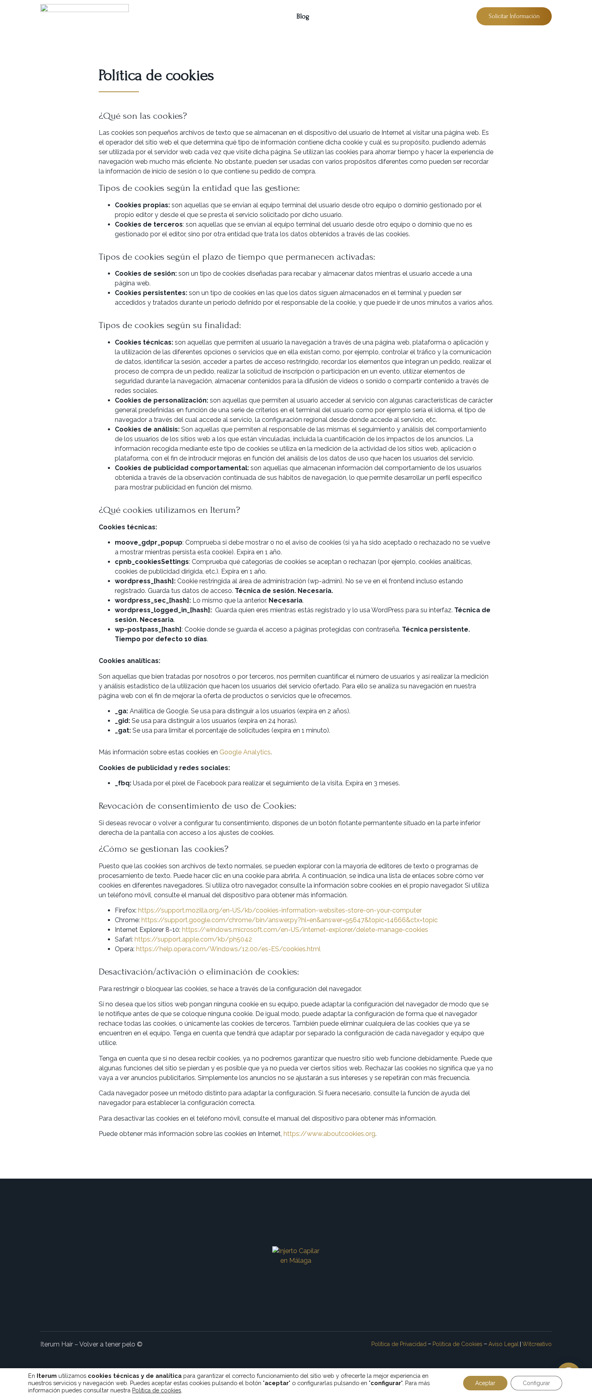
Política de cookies (156, 1390)
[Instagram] (283, 1294)
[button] (514, 16)
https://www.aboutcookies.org (329, 1134)
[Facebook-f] (308, 1294)
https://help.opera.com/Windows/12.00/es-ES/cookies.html (228, 949)
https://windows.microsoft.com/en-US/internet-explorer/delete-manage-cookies (305, 929)
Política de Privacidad (398, 1344)
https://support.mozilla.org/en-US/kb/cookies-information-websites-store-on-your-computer (280, 910)
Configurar (536, 1383)
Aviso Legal (504, 1344)
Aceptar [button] (485, 1383)
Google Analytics (245, 752)
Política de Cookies (457, 1344)
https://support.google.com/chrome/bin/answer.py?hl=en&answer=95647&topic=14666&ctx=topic (289, 920)
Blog (302, 16)
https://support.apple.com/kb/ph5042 (193, 939)
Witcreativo (537, 1344)
